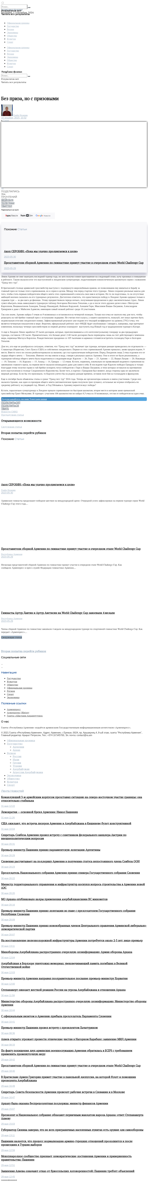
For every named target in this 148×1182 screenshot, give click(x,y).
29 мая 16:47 (8, 1097)
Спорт (10, 41)
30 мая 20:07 (8, 934)
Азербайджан (21, 769)
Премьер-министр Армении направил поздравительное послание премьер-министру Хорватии (64, 978)
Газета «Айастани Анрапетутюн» (25, 715)
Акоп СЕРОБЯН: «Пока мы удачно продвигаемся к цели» (41, 251)
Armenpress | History (18, 712)
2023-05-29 (10, 268)
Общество (12, 35)
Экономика (12, 32)
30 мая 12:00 (8, 984)
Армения (18, 746)
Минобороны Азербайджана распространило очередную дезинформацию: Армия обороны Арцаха (66, 952)
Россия (17, 756)
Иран (16, 759)
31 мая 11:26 (8, 817)
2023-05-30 (10, 257)
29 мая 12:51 (8, 1165)
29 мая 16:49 (8, 1086)
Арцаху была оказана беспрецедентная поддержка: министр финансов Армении (54, 1103)
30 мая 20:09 (8, 919)
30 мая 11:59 (8, 995)
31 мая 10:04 (8, 829)
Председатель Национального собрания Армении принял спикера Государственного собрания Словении (70, 872)
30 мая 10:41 (8, 1022)
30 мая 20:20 (8, 893)
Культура (11, 38)
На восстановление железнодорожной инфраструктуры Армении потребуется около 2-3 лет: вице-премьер (72, 940)
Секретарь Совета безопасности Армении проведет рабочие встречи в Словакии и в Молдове (63, 1092)
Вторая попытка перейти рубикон (23, 651)
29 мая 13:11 (8, 1135)
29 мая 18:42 (8, 1059)
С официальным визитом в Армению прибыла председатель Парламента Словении (56, 1016)
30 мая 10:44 (8, 1010)
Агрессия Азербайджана (28, 772)
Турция (17, 766)
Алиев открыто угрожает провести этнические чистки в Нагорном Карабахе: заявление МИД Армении (68, 1039)
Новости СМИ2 (9, 411)
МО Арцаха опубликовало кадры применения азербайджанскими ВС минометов (54, 899)
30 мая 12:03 (8, 972)
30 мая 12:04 (8, 957)
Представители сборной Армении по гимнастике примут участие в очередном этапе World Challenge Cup (74, 262)
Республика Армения (11, 554)
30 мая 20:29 (8, 855)
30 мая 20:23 (8, 867)
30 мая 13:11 (8, 946)
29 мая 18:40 (8, 1071)
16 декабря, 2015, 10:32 (13, 118)
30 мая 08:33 (8, 1045)
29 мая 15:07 (8, 1109)
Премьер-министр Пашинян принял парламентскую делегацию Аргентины (50, 850)
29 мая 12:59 (8, 1150)
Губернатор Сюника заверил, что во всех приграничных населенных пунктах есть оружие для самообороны (72, 1129)
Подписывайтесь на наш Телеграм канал (24, 399)
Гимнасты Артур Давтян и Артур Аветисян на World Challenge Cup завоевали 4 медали (58, 613)
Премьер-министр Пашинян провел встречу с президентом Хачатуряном (49, 1027)
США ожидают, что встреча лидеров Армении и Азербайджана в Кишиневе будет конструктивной (66, 823)
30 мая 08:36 (8, 1033)
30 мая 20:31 (8, 844)
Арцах (16, 750)
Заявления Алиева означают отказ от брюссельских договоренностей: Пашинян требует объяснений (67, 1171)
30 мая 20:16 (8, 905)
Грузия (17, 762)
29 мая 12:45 (8, 1177)
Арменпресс (14, 709)
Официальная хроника (18, 22)
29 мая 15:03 (8, 1124)
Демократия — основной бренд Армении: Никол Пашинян (39, 812)
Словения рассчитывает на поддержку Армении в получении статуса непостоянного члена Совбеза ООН (70, 861)
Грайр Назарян (20, 115)
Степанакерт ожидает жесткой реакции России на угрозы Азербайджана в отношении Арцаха (63, 989)
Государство (13, 26)
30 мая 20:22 (8, 878)
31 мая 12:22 (8, 806)
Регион (10, 29)
